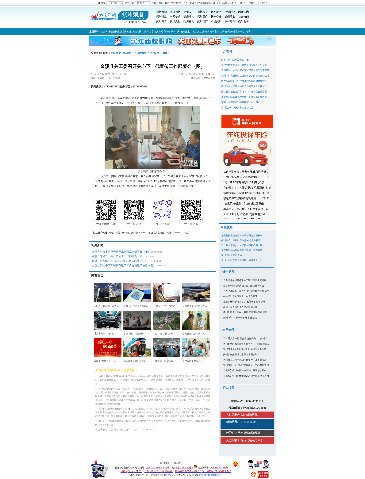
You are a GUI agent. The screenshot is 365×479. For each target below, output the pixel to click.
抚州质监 (230, 16)
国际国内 (243, 11)
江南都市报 (126, 31)
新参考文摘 (155, 31)
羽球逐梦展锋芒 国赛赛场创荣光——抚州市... (246, 338)
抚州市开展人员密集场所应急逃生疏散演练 (245, 349)
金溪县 (166, 53)
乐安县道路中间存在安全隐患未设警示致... (242, 250)
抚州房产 (202, 21)
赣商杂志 (165, 31)
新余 (217, 31)
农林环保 (230, 21)
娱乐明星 (243, 21)
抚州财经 (230, 11)
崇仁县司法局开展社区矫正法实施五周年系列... (245, 65)
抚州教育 (202, 11)
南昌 (194, 31)
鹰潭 (248, 31)
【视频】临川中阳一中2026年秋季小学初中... (245, 370)
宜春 (237, 31)
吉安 (227, 31)
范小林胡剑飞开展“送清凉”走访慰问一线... (244, 285)
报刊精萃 (175, 31)
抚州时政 (161, 16)
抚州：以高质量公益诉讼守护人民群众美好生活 (245, 75)
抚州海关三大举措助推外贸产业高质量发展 (245, 359)
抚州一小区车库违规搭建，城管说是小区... (242, 260)
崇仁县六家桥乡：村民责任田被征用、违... (242, 245)
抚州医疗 (202, 16)
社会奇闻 (243, 16)
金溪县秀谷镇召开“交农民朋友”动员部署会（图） (121, 260)
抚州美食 (161, 21)
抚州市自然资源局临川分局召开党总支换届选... (245, 86)
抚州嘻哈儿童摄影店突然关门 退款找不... (241, 240)
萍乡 (242, 31)
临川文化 (175, 21)
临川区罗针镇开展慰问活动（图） (238, 107)
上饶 (222, 31)
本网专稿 (175, 16)
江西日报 (105, 31)
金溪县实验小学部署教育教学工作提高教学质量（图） (124, 265)
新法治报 (136, 31)
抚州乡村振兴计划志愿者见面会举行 (241, 354)
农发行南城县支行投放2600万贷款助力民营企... (245, 81)
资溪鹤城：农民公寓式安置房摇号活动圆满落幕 (245, 70)
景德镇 (205, 31)
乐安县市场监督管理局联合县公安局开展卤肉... (245, 97)
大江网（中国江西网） (122, 53)
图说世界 (228, 387)
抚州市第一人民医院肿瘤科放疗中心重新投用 (246, 365)
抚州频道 (142, 53)
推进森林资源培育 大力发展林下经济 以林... (245, 301)
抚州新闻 (161, 11)
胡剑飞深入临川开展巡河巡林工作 (240, 307)
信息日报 (115, 31)
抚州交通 (216, 16)
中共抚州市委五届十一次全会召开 (240, 296)
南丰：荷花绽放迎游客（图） (236, 59)
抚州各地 (188, 21)
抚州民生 (188, 11)
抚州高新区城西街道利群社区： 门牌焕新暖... (246, 344)
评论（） (210, 74)
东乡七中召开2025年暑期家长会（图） (240, 102)
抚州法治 (188, 16)
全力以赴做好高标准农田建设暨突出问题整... (245, 280)
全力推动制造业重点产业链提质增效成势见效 (246, 291)
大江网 (145, 31)
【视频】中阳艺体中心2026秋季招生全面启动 (246, 375)
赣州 (212, 31)
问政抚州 (175, 11)
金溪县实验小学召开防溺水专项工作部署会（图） (121, 251)
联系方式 (254, 440)
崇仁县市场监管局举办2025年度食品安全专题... (245, 91)
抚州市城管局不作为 (231, 255)
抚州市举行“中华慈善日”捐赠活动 (240, 317)
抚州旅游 (216, 11)
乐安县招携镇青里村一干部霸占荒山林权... (242, 235)
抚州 (232, 31)
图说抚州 (216, 21)
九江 (199, 31)
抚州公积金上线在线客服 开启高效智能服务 (245, 312)
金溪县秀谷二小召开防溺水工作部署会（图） (118, 256)
